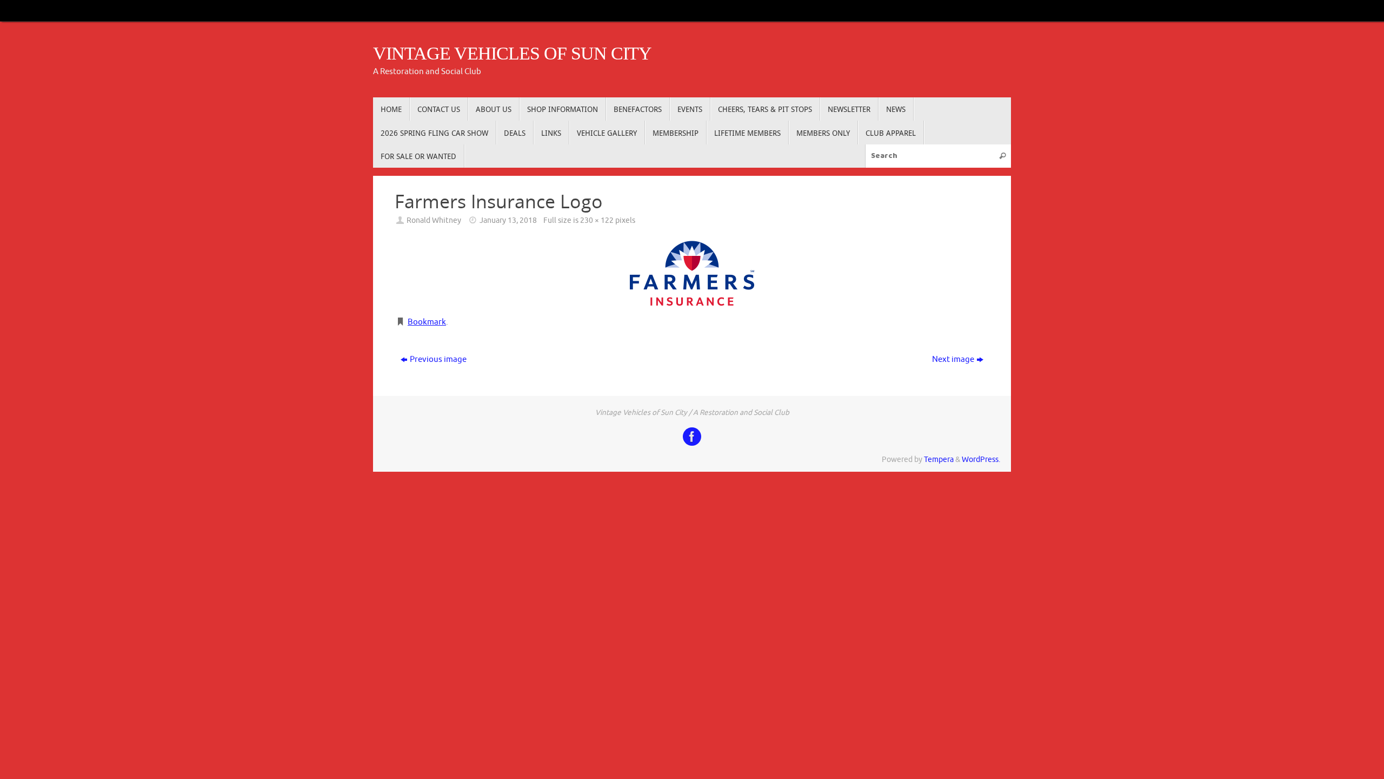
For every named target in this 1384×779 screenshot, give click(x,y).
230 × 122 (597, 220)
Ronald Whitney (434, 220)
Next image (953, 359)
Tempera (939, 459)
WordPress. (981, 459)
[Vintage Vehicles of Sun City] (692, 436)
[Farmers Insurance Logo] (692, 273)
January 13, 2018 (508, 220)
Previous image (438, 359)
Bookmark (427, 322)
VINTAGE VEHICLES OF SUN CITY (512, 53)
